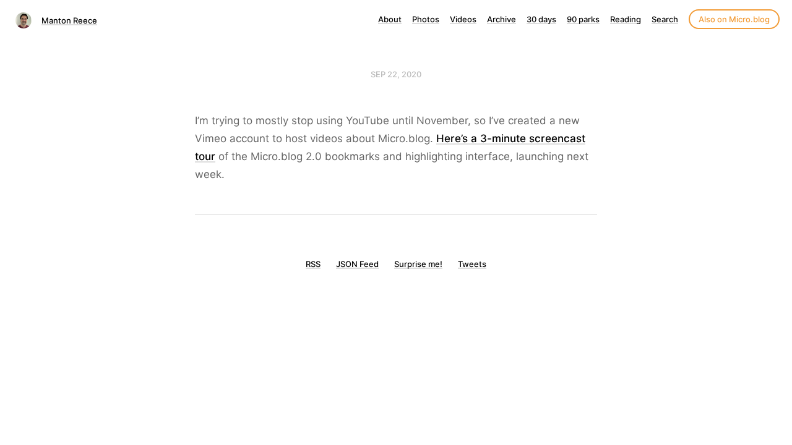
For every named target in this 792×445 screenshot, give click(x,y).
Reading (625, 19)
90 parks (583, 19)
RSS (313, 264)
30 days (541, 19)
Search (665, 19)
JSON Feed (357, 264)
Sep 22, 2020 (396, 74)
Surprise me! (418, 264)
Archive (501, 19)
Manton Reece (69, 20)
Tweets (472, 264)
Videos (463, 19)
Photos (425, 19)
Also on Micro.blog (734, 19)
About (390, 19)
